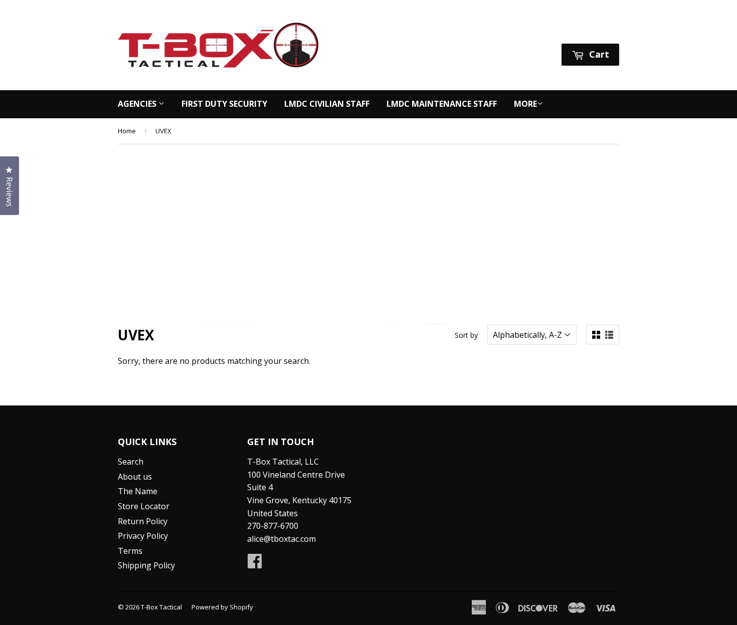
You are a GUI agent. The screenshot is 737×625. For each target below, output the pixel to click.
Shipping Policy (146, 565)
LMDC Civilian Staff (327, 103)
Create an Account (586, 31)
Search (130, 461)
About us (135, 476)
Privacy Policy (143, 535)
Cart (598, 54)
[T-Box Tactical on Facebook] (254, 563)
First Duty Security (224, 103)
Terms (130, 550)
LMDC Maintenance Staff (442, 103)
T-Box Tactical (161, 606)
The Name (137, 491)
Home (127, 130)
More (525, 103)
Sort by (466, 335)
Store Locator (143, 506)
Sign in (525, 31)
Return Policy (142, 521)
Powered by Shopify (222, 606)
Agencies (138, 103)
